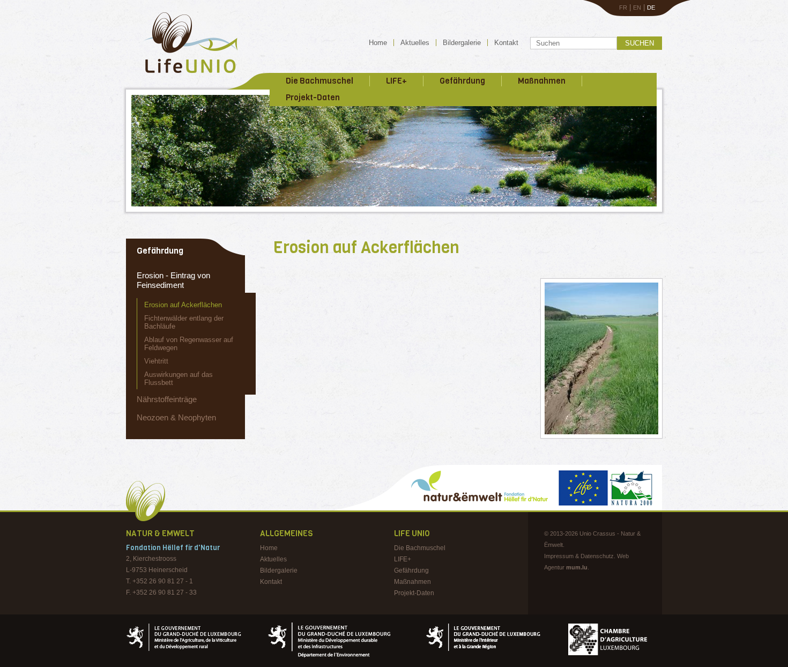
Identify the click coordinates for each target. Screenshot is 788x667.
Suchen (639, 43)
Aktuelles (414, 43)
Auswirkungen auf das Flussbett (178, 378)
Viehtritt (156, 361)
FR (623, 7)
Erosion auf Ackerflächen (183, 305)
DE (651, 7)
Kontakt (506, 43)
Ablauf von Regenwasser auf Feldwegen (188, 344)
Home (378, 43)
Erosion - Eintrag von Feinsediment (173, 280)
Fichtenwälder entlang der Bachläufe (184, 322)
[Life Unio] (183, 75)
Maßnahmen (542, 81)
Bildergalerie (462, 43)
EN (637, 7)
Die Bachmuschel (319, 81)
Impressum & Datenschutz (579, 556)
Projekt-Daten (313, 97)
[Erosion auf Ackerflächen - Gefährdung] (601, 358)
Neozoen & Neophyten (176, 417)
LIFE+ (396, 81)
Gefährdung (462, 81)
